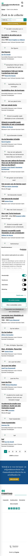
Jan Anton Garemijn (11, 186)
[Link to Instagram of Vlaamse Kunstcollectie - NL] (11, 508)
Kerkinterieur (6, 247)
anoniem (11, 410)
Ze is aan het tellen (8, 365)
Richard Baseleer (11, 385)
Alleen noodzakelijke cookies (14, 305)
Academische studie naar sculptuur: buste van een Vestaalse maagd (11, 405)
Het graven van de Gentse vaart (13, 184)
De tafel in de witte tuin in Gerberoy (11, 36)
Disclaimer (22, 500)
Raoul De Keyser (10, 76)
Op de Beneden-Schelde (10, 139)
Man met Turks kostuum (11, 213)
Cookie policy (14, 500)
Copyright (6, 500)
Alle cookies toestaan (14, 300)
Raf (2, 439)
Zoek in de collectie (12, 9)
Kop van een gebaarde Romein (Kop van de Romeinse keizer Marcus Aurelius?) (13, 162)
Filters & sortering (13, 23)
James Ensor (9, 201)
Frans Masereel (14, 320)
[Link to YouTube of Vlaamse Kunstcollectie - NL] (19, 508)
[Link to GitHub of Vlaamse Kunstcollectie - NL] (16, 508)
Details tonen (19, 295)
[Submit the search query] (25, 19)
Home (3, 9)
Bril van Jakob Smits (9, 105)
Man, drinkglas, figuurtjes (11, 349)
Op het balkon (6, 332)
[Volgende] (25, 451)
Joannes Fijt (5, 425)
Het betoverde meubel (10, 199)
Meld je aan (14, 479)
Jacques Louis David (8, 167)
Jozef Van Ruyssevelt (8, 368)
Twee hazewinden (8, 423)
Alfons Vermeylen (7, 335)
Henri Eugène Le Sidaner (16, 40)
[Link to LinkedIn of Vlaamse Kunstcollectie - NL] (14, 508)
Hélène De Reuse (7, 127)
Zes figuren (5, 52)
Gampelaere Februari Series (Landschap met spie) (12, 72)
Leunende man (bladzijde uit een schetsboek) (12, 316)
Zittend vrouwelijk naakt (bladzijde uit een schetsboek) (12, 123)
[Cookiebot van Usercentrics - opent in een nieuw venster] (20, 250)
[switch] (24, 280)
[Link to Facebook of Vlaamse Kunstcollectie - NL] (9, 508)
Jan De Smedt (6, 54)
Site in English (14, 504)
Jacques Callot (20, 216)
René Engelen (6, 142)
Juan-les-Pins (6, 382)
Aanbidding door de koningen (12, 90)
